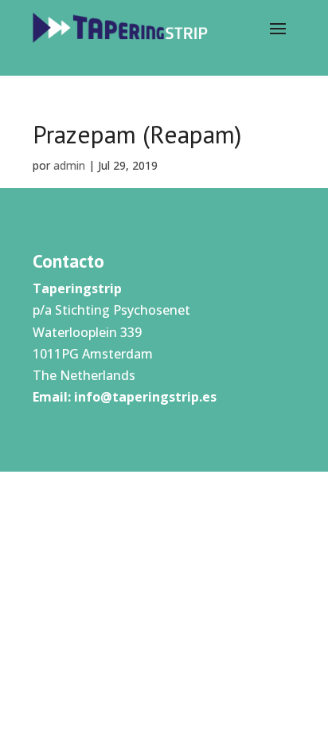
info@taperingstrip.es (145, 397)
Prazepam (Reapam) (137, 134)
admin (69, 165)
